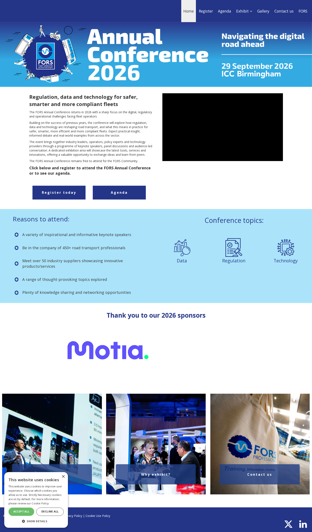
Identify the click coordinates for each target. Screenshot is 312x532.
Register (206, 11)
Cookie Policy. (40, 503)
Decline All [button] (50, 511)
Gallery (263, 11)
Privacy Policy (72, 516)
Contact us (284, 11)
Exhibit (243, 11)
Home (188, 11)
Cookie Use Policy (98, 516)
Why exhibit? (156, 474)
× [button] (63, 476)
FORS (303, 11)
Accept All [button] (21, 511)
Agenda (224, 11)
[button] (36, 521)
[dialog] (36, 500)
